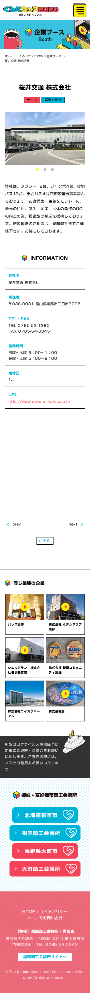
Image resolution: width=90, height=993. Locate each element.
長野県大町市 (41, 850)
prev (16, 524)
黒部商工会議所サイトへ (45, 957)
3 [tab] (52, 169)
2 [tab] (45, 169)
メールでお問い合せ (45, 918)
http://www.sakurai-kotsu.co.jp (39, 401)
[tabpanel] (45, 138)
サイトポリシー (54, 912)
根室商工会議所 (41, 832)
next (73, 524)
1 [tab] (37, 169)
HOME (28, 912)
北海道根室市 (41, 815)
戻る (46, 540)
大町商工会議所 (41, 868)
